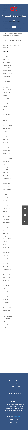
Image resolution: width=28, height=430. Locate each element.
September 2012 (7, 250)
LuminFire (22, 414)
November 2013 (7, 214)
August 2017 (6, 114)
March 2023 (6, 62)
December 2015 (7, 150)
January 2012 (6, 272)
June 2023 (6, 54)
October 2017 (7, 112)
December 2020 (7, 95)
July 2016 (5, 131)
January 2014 (6, 208)
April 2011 (5, 296)
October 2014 (7, 186)
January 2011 (6, 305)
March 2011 (6, 299)
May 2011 (5, 294)
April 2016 (5, 139)
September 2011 (7, 283)
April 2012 (5, 263)
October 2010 (7, 313)
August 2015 (6, 161)
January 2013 (6, 241)
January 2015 (6, 181)
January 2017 (6, 117)
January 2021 (6, 92)
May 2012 (5, 261)
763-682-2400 (14, 21)
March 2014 (6, 205)
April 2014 (5, 203)
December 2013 (7, 211)
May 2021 (5, 87)
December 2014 (7, 183)
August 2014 (6, 192)
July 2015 (5, 164)
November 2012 (7, 244)
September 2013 (7, 219)
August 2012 (6, 252)
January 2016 (6, 148)
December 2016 (7, 120)
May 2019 (5, 103)
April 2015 (5, 172)
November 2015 (7, 153)
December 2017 (7, 106)
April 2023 (6, 59)
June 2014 (5, 197)
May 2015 (5, 170)
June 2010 (5, 324)
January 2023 (6, 68)
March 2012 (6, 266)
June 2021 (5, 84)
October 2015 (7, 156)
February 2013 (7, 239)
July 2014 (5, 194)
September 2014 (7, 189)
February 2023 (7, 65)
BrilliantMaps (17, 416)
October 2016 (7, 123)
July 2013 (5, 225)
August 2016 (6, 128)
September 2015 (7, 159)
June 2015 (5, 167)
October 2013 (7, 217)
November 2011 (7, 277)
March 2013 (6, 236)
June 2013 (5, 228)
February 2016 (7, 145)
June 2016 (5, 134)
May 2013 (5, 230)
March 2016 (6, 142)
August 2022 (6, 76)
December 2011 (7, 274)
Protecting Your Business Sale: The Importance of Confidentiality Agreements (12, 35)
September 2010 (7, 316)
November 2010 (7, 310)
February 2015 (7, 178)
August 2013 (6, 222)
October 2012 (7, 247)
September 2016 (7, 126)
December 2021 (7, 79)
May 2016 (5, 137)
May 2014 (5, 200)
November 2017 (7, 109)
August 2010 (6, 319)
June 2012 (5, 258)
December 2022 (7, 70)
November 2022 (7, 73)
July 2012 (5, 255)
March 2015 (6, 175)
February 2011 (6, 302)
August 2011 (6, 285)
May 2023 (5, 57)
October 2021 (7, 81)
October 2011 (6, 280)
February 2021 (7, 90)
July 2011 (5, 288)
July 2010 (5, 321)
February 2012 (7, 269)
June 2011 (5, 291)
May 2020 (5, 101)
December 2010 (7, 308)
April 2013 (5, 233)
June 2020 (6, 98)
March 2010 (6, 327)
